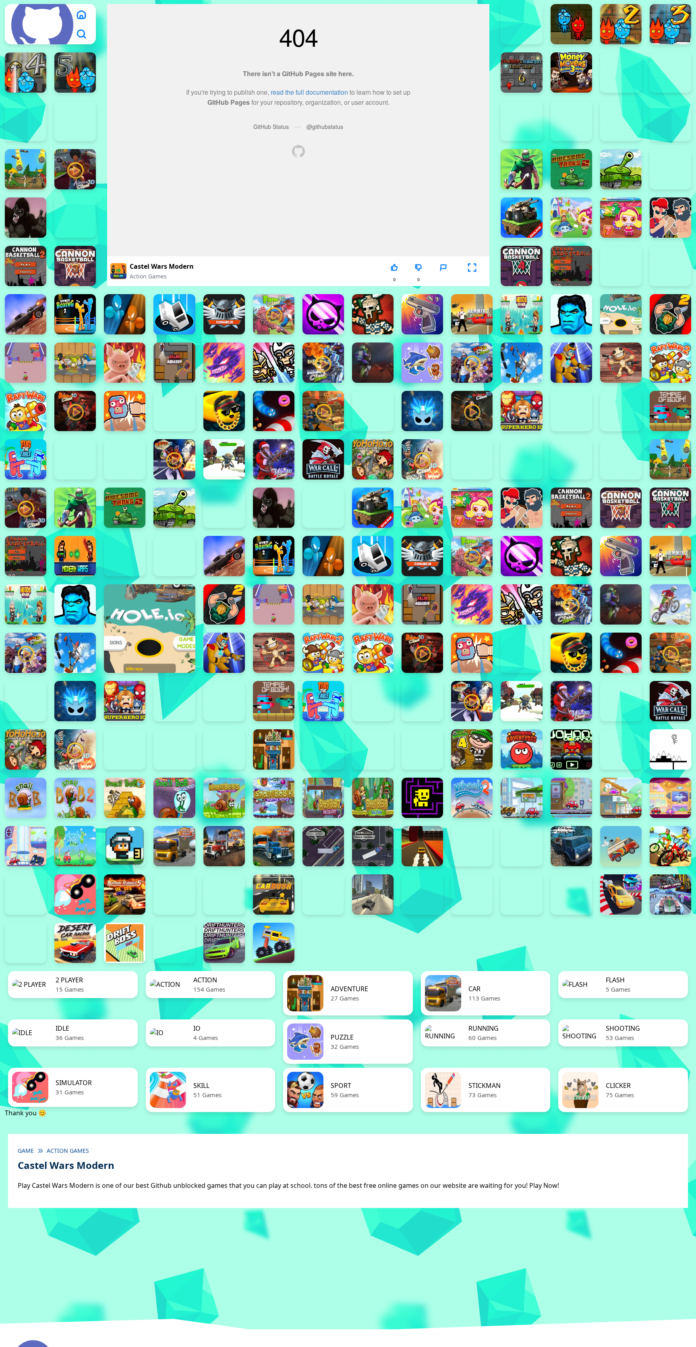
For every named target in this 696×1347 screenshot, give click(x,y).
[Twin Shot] (75, 459)
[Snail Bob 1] (25, 798)
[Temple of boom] (670, 411)
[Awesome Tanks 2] (571, 169)
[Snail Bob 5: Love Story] (224, 798)
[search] (81, 34)
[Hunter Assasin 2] (670, 314)
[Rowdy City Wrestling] (124, 411)
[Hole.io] (621, 314)
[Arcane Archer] (521, 169)
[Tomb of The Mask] (422, 798)
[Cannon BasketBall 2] (25, 266)
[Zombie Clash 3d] (422, 459)
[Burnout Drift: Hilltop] (174, 894)
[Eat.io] (174, 314)
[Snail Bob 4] (174, 798)
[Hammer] (472, 314)
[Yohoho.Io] (373, 459)
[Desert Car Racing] (75, 943)
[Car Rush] (273, 894)
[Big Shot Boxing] (75, 217)
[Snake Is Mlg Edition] (224, 411)
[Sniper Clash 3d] (323, 411)
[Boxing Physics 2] (670, 217)
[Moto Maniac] (670, 604)
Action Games (148, 276)
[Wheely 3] (521, 798)
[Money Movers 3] (571, 72)
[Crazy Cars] (621, 894)
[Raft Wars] (25, 411)
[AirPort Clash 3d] (75, 169)
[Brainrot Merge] (422, 362)
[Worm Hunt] (621, 701)
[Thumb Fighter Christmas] (670, 72)
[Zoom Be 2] (75, 121)
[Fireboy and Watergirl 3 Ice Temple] (670, 24)
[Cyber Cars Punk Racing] (670, 894)
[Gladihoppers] (373, 314)
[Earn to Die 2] (472, 459)
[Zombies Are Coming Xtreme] (521, 459)
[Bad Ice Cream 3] (373, 749)
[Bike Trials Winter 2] (25, 894)
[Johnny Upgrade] (571, 749)
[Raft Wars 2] (670, 362)
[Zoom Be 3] (521, 121)
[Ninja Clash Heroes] (472, 362)
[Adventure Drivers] (621, 846)
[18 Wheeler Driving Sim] (273, 846)
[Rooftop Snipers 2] (621, 72)
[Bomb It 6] (571, 217)
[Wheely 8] (75, 846)
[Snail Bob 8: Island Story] (373, 798)
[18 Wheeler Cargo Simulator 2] (174, 846)
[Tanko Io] (621, 411)
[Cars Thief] (422, 894)
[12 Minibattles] (670, 121)
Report (443, 279)
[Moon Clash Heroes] (323, 362)
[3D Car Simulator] (472, 846)
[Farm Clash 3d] (273, 314)
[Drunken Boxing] (124, 314)
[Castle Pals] (621, 266)
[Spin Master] (422, 411)
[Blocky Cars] (521, 217)
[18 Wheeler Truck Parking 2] (323, 846)
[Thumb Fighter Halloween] (25, 121)
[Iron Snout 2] (75, 362)
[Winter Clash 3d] (273, 459)
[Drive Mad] (273, 943)
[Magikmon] (224, 362)
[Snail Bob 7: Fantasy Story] (323, 798)
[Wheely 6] (670, 798)
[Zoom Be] (571, 121)
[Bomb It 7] (621, 217)
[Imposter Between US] (25, 362)
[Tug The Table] (25, 459)
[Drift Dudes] (174, 943)
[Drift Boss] (124, 943)
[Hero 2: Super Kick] (571, 314)
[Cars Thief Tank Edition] (373, 894)
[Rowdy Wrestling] (174, 411)
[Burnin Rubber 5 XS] (124, 894)
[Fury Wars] (323, 314)
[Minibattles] (273, 362)
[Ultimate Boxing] (124, 459)
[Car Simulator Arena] (323, 894)
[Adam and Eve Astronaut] (273, 749)
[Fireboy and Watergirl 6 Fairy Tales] (521, 72)
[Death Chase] (25, 314)
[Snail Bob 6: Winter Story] (273, 798)
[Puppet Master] (621, 362)
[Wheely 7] (25, 846)
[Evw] (224, 314)
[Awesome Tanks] (621, 169)
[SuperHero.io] (521, 411)
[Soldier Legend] (373, 411)
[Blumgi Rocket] (75, 894)
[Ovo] (670, 749)
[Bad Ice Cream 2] (323, 749)
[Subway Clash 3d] (472, 411)
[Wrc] (323, 459)
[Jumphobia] (621, 749)
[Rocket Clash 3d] (75, 411)
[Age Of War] (25, 169)
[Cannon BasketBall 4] (521, 266)
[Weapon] (224, 459)
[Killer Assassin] (174, 362)
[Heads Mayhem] (521, 314)
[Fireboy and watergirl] (571, 24)
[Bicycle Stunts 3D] (670, 846)
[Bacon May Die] (670, 169)
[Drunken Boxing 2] (75, 314)
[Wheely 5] (621, 798)
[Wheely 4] (571, 798)
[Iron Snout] (124, 362)
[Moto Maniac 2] (373, 362)
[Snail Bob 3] (124, 798)
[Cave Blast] (670, 266)
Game (26, 1150)
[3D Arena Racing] (422, 846)
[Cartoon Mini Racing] (472, 894)
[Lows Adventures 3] (124, 846)
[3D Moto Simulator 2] (521, 846)
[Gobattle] (621, 121)
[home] (81, 14)
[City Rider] (571, 894)
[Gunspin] (422, 314)
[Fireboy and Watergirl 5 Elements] (75, 72)
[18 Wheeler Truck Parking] (373, 846)
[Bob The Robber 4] (472, 749)
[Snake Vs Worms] (273, 411)
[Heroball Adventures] (521, 749)
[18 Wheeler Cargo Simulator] (224, 846)
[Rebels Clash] (571, 459)
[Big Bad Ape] (25, 217)
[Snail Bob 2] (75, 798)
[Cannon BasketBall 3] (75, 266)
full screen (472, 279)
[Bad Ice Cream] (422, 749)
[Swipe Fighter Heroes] (571, 411)
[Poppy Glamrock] (571, 362)
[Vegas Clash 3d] (174, 459)
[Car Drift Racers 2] (224, 894)
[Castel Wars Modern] (75, 556)
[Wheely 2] (472, 798)
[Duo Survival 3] (521, 24)
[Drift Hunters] (224, 943)
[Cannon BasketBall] (571, 266)
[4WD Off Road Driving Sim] (571, 846)
